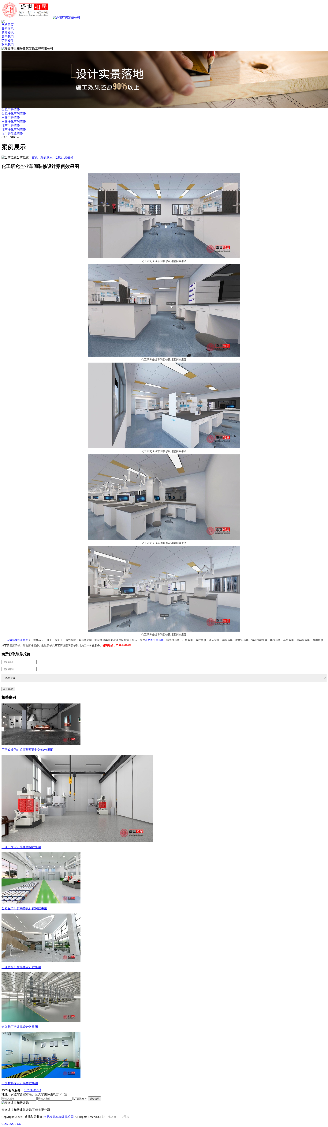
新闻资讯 (8, 32)
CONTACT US (11, 1123)
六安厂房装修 (11, 117)
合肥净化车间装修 (14, 113)
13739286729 (32, 1090)
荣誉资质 (8, 40)
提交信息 (94, 1098)
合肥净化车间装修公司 (58, 1116)
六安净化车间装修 (14, 121)
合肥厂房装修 (11, 109)
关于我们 (8, 36)
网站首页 (8, 24)
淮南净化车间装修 (14, 129)
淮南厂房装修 (11, 125)
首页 (35, 157)
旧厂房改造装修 (12, 133)
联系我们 (8, 44)
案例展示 (8, 28)
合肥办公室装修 (154, 640)
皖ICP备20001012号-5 (114, 1116)
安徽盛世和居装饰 (17, 640)
